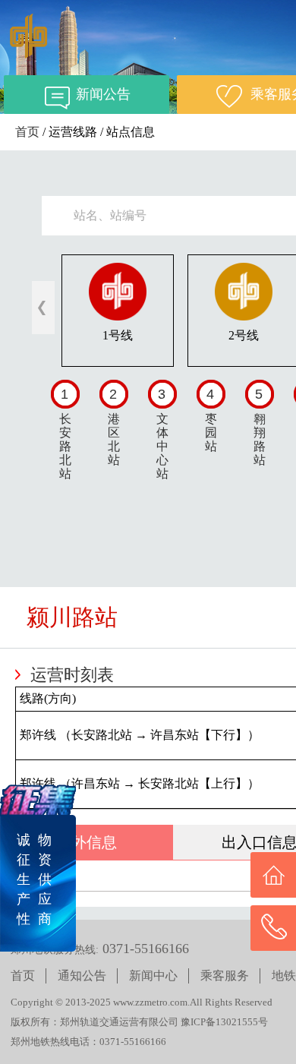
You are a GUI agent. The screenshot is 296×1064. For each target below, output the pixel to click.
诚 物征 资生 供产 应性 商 (34, 879)
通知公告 (82, 975)
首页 (27, 131)
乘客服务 (224, 975)
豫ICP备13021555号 (224, 1022)
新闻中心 (153, 975)
